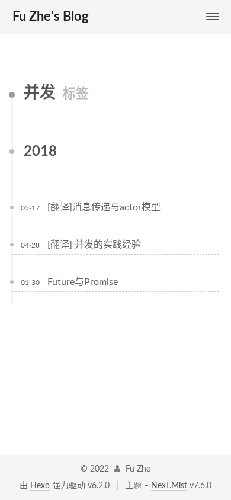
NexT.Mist (169, 486)
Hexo (40, 486)
